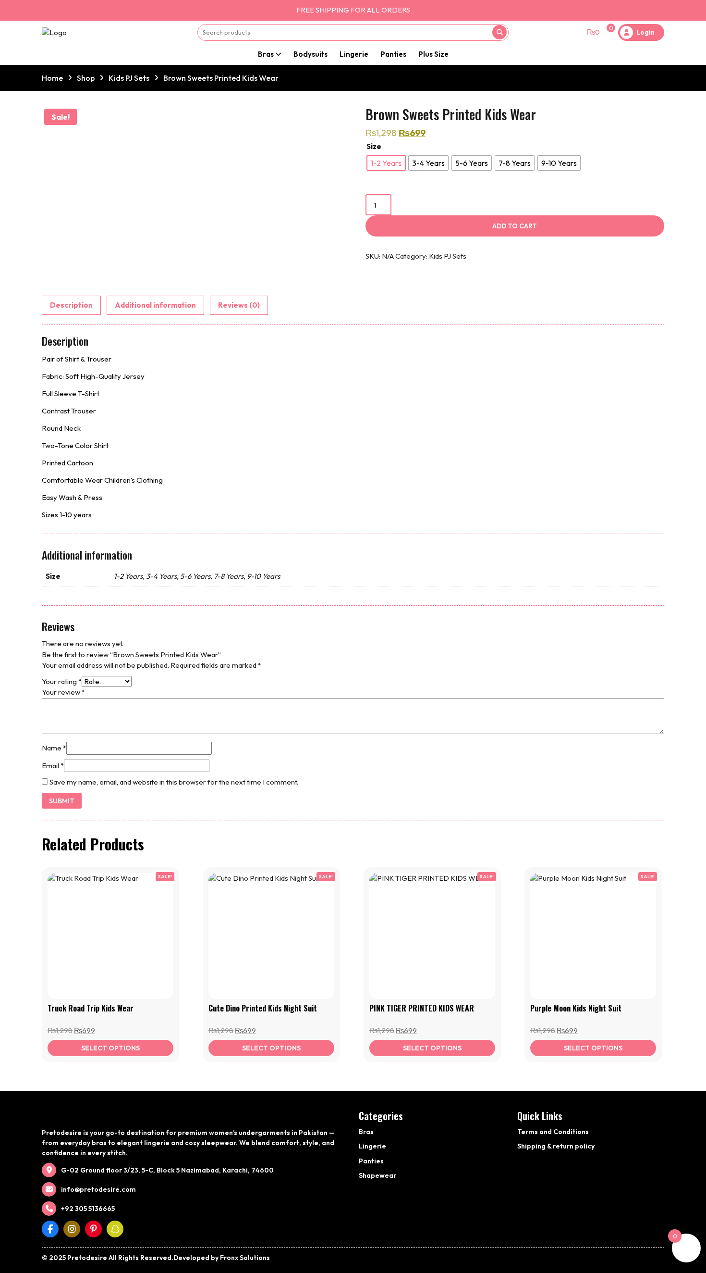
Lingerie (354, 54)
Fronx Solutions (245, 1257)
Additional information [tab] (155, 305)
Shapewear (377, 1175)
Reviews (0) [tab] (239, 305)
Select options (110, 1048)
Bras (266, 54)
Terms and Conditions (553, 1131)
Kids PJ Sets (129, 78)
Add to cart (514, 226)
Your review (63, 692)
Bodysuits (310, 54)
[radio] (386, 163)
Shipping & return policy (556, 1146)
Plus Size (433, 54)
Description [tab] (71, 305)
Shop (86, 78)
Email (53, 765)
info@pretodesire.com (98, 1189)
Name (54, 747)
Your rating (62, 681)
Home (52, 78)
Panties (393, 54)
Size (373, 146)
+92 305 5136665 (88, 1208)
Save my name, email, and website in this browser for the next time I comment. (173, 781)
